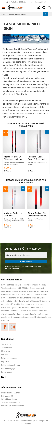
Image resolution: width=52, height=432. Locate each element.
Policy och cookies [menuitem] (9, 358)
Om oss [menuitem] (4, 355)
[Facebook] (4, 327)
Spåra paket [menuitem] (6, 372)
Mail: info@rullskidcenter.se (12, 406)
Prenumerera (26, 262)
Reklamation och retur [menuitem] (10, 365)
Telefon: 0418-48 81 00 (11, 402)
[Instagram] (12, 327)
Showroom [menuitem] (6, 344)
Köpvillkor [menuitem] (5, 361)
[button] (4, 7)
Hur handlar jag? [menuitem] (8, 368)
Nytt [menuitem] (3, 377)
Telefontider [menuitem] (6, 348)
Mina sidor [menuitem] (38, 7)
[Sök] (45, 14)
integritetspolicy (12, 268)
